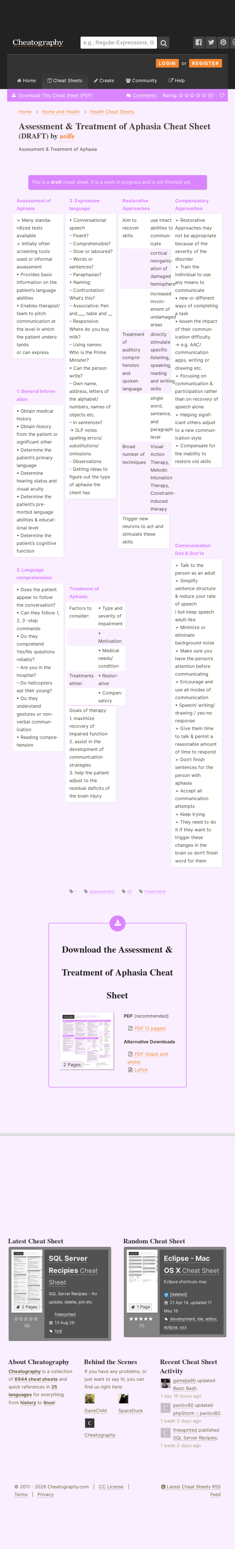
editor (210, 1318)
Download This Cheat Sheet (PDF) (55, 95)
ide (200, 1318)
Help (179, 80)
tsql (58, 1330)
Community (144, 80)
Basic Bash (184, 1388)
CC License (111, 1486)
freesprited (65, 1314)
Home (28, 80)
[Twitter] (211, 43)
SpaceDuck (130, 1410)
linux (49, 1402)
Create (106, 80)
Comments (144, 95)
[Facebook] (199, 43)
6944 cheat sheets (36, 1379)
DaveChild (96, 1410)
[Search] (163, 43)
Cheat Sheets (67, 80)
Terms (21, 1494)
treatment (155, 891)
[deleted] (178, 1294)
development (182, 1318)
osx (183, 1327)
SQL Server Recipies (195, 1438)
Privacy (46, 1494)
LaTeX (141, 1070)
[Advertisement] (117, 15)
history (28, 1402)
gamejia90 (184, 1380)
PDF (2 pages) (150, 1028)
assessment (102, 891)
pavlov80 (183, 1405)
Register (205, 63)
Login (167, 63)
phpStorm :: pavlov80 (196, 1413)
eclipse (170, 1327)
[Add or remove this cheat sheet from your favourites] (222, 95)
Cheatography (25, 1371)
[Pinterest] (223, 43)
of (129, 891)
